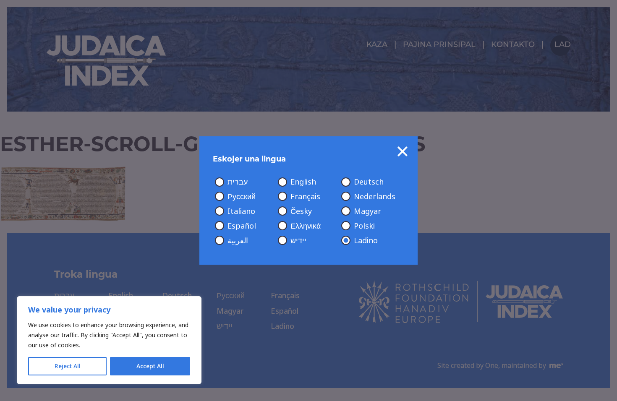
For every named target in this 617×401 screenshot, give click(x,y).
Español (241, 226)
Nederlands (374, 196)
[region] (109, 340)
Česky (301, 211)
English (303, 182)
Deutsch (369, 182)
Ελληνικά (305, 226)
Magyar (367, 211)
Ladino (366, 240)
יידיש (298, 240)
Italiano (241, 211)
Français (305, 196)
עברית (237, 182)
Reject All (68, 366)
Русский (241, 196)
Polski (364, 226)
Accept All (150, 366)
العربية (237, 240)
